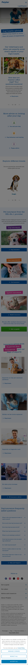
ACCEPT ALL (14, 661)
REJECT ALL (14, 656)
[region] (14, 650)
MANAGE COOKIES (14, 651)
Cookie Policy (21, 648)
